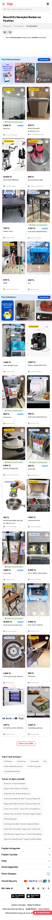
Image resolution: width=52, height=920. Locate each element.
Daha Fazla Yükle (26, 743)
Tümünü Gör (44, 60)
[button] (3, 4)
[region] (27, 73)
